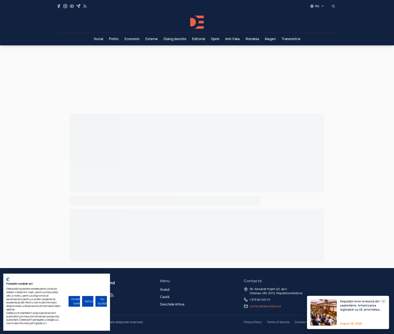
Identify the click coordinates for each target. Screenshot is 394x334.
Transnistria (291, 39)
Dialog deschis (175, 39)
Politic (114, 39)
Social (98, 39)
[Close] (383, 301)
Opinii (215, 39)
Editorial (198, 39)
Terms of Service (278, 322)
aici (45, 323)
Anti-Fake (232, 39)
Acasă (165, 289)
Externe (151, 39)
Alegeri (270, 39)
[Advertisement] (197, 76)
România (252, 39)
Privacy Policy (253, 322)
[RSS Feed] (111, 295)
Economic (132, 39)
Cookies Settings (306, 322)
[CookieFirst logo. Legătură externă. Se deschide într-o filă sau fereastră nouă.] (7, 279)
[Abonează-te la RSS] (85, 6)
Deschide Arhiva (172, 304)
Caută (164, 297)
